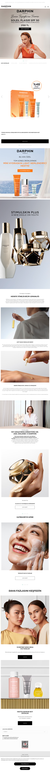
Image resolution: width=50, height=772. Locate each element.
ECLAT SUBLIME (23, 63)
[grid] (25, 352)
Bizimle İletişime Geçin (25, 756)
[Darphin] (6, 6)
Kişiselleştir (25, 768)
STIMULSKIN (14, 63)
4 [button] (27, 513)
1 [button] (22, 513)
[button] (48, 6)
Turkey (5, 731)
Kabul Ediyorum (25, 764)
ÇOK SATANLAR (5, 63)
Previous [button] (2, 96)
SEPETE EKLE (25, 141)
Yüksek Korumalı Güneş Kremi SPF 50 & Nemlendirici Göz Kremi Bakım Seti (20, 132)
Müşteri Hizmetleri (25, 754)
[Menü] (48, 6)
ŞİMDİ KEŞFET (25, 507)
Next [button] (47, 96)
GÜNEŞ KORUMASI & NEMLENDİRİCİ (38, 63)
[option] (25, 34)
